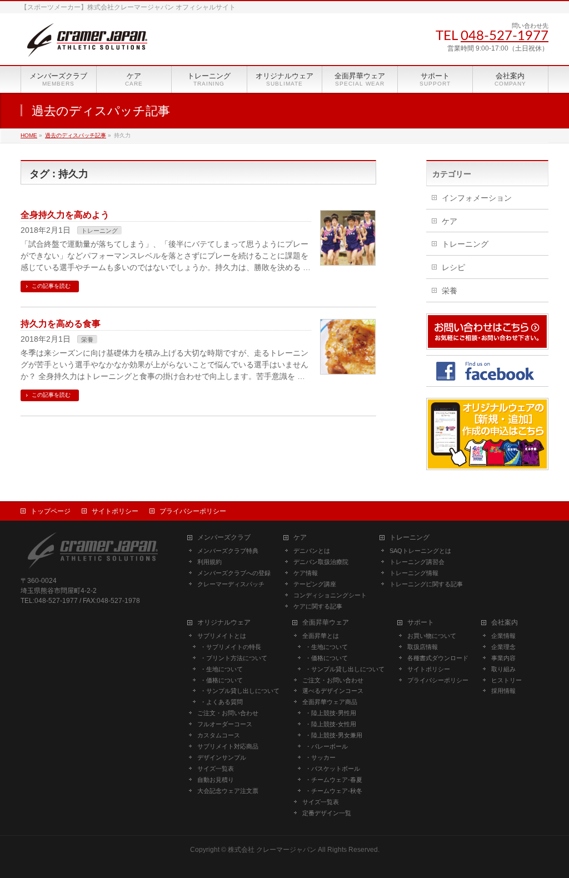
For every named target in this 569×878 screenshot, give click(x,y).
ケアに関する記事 (317, 606)
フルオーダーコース (224, 724)
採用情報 (503, 690)
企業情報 (503, 635)
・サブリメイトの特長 (230, 646)
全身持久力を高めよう (65, 214)
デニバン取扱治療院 (320, 561)
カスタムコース (218, 735)
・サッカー (320, 757)
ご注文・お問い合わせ (227, 713)
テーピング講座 (314, 584)
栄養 (87, 339)
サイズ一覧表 (215, 768)
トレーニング (99, 230)
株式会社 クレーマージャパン (272, 850)
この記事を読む (51, 286)
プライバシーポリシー (192, 511)
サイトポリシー (115, 511)
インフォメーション (477, 197)
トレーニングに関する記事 (426, 584)
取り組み (503, 669)
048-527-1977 (504, 36)
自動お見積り (215, 779)
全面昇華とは (320, 635)
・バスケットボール (332, 768)
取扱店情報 (422, 646)
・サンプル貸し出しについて (239, 690)
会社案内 (504, 622)
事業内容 (503, 658)
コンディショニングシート (330, 595)
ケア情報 (305, 573)
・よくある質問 (221, 702)
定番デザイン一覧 (326, 813)
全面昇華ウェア (325, 622)
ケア (449, 221)
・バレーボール (326, 746)
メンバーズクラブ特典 (227, 550)
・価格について (221, 680)
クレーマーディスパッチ (230, 584)
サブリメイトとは (221, 635)
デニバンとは (311, 550)
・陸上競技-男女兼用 (333, 735)
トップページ (51, 511)
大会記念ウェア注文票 (227, 790)
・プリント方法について (233, 658)
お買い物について (431, 635)
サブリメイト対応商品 (227, 746)
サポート (420, 622)
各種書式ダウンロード (437, 658)
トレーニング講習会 (417, 561)
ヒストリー (506, 680)
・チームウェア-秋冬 (333, 790)
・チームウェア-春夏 (333, 779)
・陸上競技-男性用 (330, 713)
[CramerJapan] (87, 44)
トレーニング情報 (414, 573)
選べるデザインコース (332, 690)
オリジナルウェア (224, 622)
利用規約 (209, 561)
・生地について (221, 669)
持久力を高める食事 (61, 323)
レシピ (453, 267)
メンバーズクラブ (224, 537)
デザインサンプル (221, 757)
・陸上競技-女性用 (330, 724)
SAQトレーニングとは (420, 550)
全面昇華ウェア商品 (329, 702)
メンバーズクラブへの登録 (234, 573)
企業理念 (503, 646)
